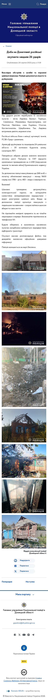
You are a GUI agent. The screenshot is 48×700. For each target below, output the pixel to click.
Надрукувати (25, 560)
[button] (24, 594)
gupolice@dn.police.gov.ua (24, 623)
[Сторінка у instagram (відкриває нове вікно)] (28, 634)
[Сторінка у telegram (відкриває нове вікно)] (33, 634)
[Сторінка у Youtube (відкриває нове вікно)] (24, 634)
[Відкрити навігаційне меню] (10, 4)
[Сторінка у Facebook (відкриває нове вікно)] (15, 634)
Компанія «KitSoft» (17, 691)
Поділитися (24, 566)
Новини (9, 46)
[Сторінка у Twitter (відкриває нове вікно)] (19, 634)
